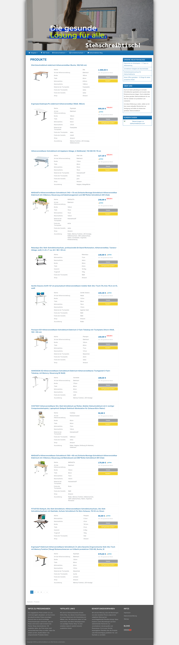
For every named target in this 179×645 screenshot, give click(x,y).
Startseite (30, 602)
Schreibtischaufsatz (77, 53)
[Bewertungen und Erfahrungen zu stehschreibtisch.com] (137, 122)
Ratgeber (33, 53)
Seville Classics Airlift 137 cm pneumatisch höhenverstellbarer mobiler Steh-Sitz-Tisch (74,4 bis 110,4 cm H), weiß (74, 287)
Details (108, 77)
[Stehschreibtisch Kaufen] (89, 25)
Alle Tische (45, 53)
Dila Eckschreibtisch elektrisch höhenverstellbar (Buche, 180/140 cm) (59, 65)
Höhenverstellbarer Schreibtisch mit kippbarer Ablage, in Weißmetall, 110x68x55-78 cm (66, 151)
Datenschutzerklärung (130, 616)
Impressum (127, 612)
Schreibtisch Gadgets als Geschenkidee (136, 68)
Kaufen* (107, 81)
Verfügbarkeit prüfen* (108, 123)
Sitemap (126, 619)
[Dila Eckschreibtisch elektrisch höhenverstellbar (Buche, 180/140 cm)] (41, 75)
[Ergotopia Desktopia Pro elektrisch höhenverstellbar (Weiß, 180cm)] (41, 114)
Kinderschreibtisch (59, 53)
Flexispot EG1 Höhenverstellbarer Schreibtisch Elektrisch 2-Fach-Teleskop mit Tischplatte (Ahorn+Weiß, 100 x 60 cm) (72, 331)
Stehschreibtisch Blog (96, 53)
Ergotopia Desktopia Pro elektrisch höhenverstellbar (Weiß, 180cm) (58, 104)
